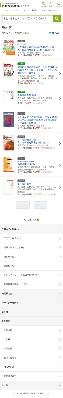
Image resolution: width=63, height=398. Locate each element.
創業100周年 (10, 376)
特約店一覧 (9, 256)
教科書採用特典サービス (15, 284)
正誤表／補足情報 (12, 238)
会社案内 (8, 330)
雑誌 (55, 10)
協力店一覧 (9, 266)
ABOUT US (9, 367)
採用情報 (8, 348)
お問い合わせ (10, 357)
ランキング (24, 10)
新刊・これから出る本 (41, 10)
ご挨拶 (7, 339)
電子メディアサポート (14, 247)
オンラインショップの (20, 275)
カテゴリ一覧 (11, 10)
